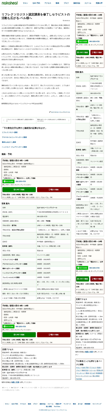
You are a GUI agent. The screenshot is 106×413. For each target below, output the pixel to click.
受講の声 (100, 370)
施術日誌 (85, 370)
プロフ (78, 370)
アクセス (93, 367)
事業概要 (99, 373)
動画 (98, 367)
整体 (87, 373)
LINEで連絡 (19, 189)
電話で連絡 (54, 189)
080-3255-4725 (21, 181)
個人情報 (96, 376)
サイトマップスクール (84, 376)
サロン (78, 367)
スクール (92, 370)
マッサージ (81, 373)
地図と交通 (15, 382)
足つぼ (92, 373)
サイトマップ (97, 404)
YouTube (79, 379)
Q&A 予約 (85, 367)
